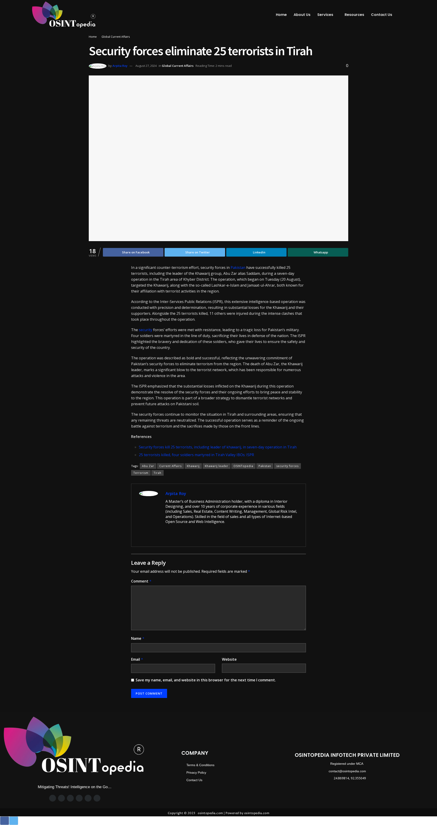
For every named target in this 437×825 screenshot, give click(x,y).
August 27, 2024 (146, 66)
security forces (287, 466)
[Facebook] (52, 798)
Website (229, 659)
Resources (354, 14)
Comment (141, 581)
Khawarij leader (216, 466)
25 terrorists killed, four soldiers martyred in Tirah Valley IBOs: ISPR (196, 454)
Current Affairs (170, 466)
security (145, 329)
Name (138, 638)
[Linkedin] (88, 798)
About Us (302, 14)
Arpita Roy (119, 66)
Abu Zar (148, 466)
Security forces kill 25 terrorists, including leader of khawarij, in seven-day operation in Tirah (218, 447)
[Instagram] (70, 798)
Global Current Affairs (116, 37)
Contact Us (381, 14)
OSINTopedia (243, 466)
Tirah (157, 473)
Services (325, 14)
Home (281, 14)
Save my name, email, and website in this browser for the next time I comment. (206, 680)
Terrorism (140, 473)
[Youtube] (97, 798)
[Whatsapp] (79, 798)
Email (137, 659)
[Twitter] (61, 798)
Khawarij (193, 466)
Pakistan (238, 267)
